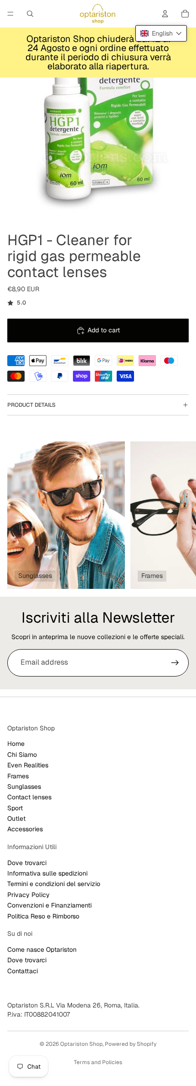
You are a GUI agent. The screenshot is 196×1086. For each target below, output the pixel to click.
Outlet (16, 818)
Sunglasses (24, 786)
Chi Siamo (22, 754)
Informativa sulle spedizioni (47, 873)
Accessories (25, 829)
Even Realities (27, 765)
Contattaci (22, 970)
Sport (15, 807)
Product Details (31, 405)
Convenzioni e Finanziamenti (49, 905)
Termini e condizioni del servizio (53, 884)
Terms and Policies (98, 1062)
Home (16, 744)
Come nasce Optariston (42, 949)
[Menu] (10, 13)
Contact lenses (29, 797)
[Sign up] (175, 662)
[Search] (30, 14)
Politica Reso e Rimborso (43, 916)
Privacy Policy (28, 894)
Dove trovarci (26, 862)
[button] (161, 33)
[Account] (165, 14)
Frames (18, 775)
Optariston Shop (81, 1044)
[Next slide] (179, 515)
